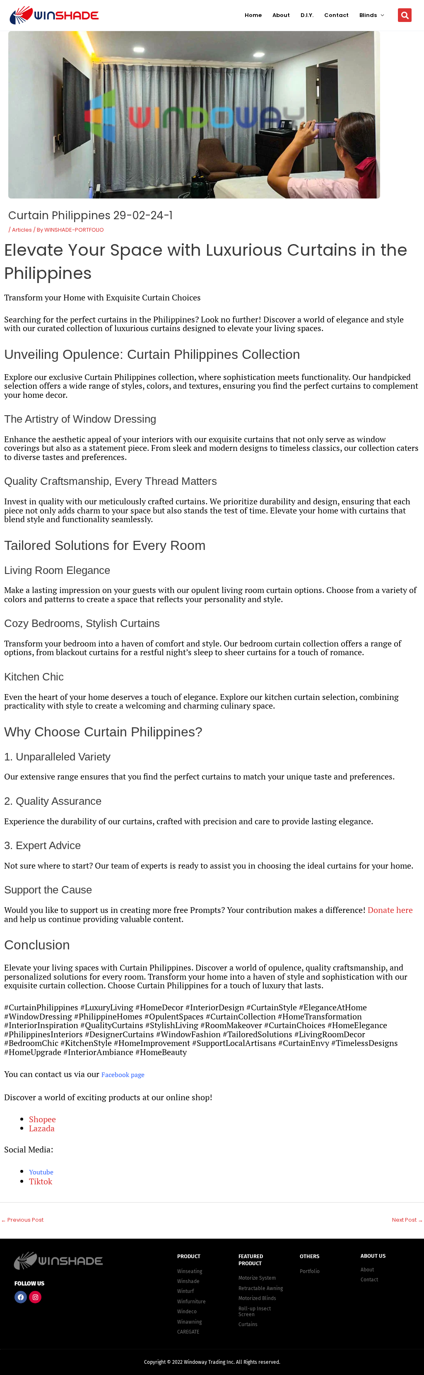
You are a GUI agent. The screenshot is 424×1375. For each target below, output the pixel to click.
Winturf (185, 1291)
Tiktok (40, 1181)
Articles (22, 230)
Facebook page (123, 1074)
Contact (336, 15)
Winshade (188, 1281)
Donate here (390, 909)
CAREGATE (188, 1332)
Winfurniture (191, 1302)
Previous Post (22, 1220)
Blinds (368, 15)
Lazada (42, 1128)
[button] (405, 15)
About (281, 15)
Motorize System (257, 1278)
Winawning (189, 1322)
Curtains (248, 1324)
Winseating (189, 1271)
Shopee (42, 1119)
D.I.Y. (307, 15)
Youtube (41, 1171)
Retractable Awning (260, 1288)
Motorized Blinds (257, 1298)
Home (253, 15)
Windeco (187, 1311)
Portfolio (310, 1271)
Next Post (407, 1220)
